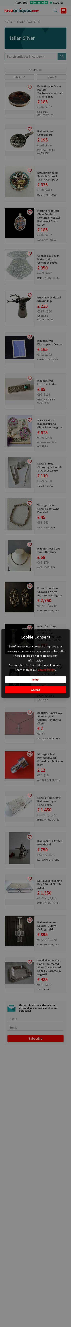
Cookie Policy (46, 670)
